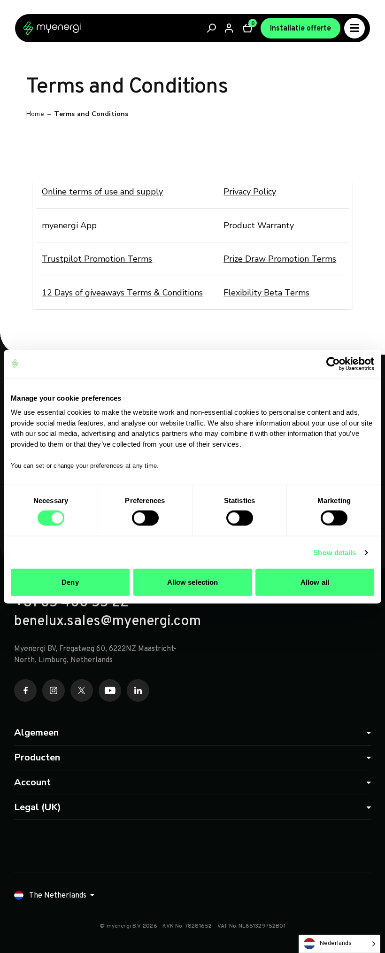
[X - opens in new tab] (81, 690)
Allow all (314, 582)
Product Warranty (258, 225)
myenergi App (69, 225)
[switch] (145, 517)
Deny (70, 582)
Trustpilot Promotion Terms (97, 258)
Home (35, 113)
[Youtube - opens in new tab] (110, 690)
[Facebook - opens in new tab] (25, 690)
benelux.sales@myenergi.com (107, 621)
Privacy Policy (249, 191)
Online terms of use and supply (102, 191)
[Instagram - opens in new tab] (53, 690)
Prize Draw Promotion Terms (279, 258)
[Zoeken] (211, 28)
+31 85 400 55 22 (71, 603)
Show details (334, 552)
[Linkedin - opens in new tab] (138, 690)
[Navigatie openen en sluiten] (354, 28)
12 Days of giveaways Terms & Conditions (122, 292)
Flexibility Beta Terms (266, 292)
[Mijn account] (229, 28)
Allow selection (192, 582)
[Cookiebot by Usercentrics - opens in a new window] (333, 363)
